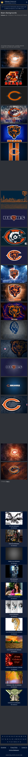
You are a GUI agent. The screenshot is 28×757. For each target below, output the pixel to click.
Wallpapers (3, 15)
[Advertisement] (14, 30)
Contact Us (24, 747)
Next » (8, 481)
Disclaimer (3, 747)
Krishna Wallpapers (14, 750)
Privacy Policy (13, 747)
